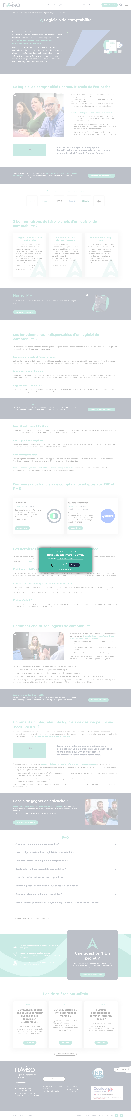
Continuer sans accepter (65, 569)
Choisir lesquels (59, 565)
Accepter (74, 565)
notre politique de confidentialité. (70, 558)
